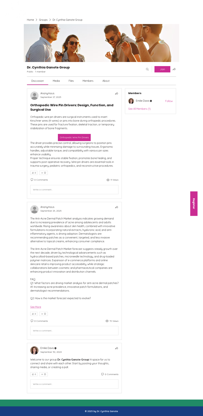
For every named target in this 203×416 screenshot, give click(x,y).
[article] (74, 143)
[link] (37, 80)
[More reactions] (43, 173)
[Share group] (174, 69)
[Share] (116, 93)
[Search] (147, 69)
